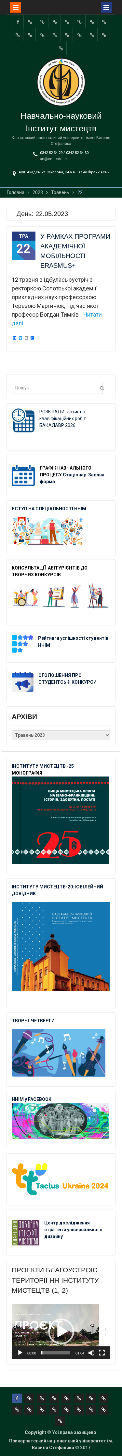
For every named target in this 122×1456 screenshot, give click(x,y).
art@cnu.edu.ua (54, 159)
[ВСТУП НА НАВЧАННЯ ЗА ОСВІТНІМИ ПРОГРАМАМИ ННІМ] (67, 35)
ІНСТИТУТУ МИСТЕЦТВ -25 (43, 766)
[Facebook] (18, 21)
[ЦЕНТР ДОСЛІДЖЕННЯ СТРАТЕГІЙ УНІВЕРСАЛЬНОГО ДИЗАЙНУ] (91, 35)
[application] (61, 1331)
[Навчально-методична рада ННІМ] (92, 21)
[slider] (56, 1352)
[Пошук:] (59, 387)
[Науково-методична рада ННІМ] (17, 35)
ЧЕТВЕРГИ (43, 1020)
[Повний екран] (102, 1353)
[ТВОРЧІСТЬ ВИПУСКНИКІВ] (79, 21)
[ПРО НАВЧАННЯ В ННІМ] (54, 35)
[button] (61, 1331)
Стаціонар (75, 474)
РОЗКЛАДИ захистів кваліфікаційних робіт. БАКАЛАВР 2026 (63, 418)
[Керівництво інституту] (30, 21)
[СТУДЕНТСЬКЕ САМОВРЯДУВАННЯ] (42, 21)
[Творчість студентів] (104, 21)
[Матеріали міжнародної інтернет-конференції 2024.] (61, 48)
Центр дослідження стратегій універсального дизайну (73, 1229)
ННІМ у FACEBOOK (31, 1099)
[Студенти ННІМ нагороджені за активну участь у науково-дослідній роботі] (79, 35)
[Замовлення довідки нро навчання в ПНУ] (30, 35)
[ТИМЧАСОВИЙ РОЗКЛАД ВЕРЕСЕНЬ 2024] (104, 35)
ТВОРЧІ (21, 1020)
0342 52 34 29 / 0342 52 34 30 (64, 153)
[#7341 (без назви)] (67, 21)
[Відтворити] (20, 1353)
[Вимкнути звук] (91, 1353)
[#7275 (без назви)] (55, 21)
